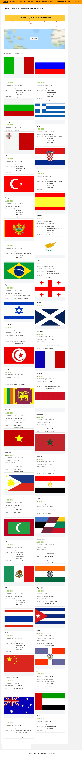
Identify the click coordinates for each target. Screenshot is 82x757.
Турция (7, 198)
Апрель (31, 21)
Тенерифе (40, 331)
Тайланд (8, 633)
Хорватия (40, 171)
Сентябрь (45, 26)
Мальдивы (9, 542)
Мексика (8, 588)
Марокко (39, 456)
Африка (44, 1)
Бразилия (8, 285)
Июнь (30, 26)
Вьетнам (8, 452)
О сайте (29, 753)
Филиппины (9, 497)
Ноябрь (58, 23)
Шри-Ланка (9, 410)
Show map (34, 38)
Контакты (52, 753)
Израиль (8, 324)
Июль (45, 21)
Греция (39, 126)
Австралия (9, 720)
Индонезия (40, 414)
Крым (38, 80)
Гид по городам (61, 1)
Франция (39, 373)
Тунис (7, 369)
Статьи (70, 1)
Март (13, 26)
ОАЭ (38, 715)
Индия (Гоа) (40, 588)
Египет (39, 498)
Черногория (9, 243)
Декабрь (58, 26)
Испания (39, 215)
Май (31, 23)
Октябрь (58, 21)
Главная (5, 1)
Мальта (7, 156)
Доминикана (41, 671)
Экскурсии (21, 1)
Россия (28, 1)
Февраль (14, 23)
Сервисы (12, 1)
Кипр (38, 260)
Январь (14, 21)
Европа (36, 1)
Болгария (8, 122)
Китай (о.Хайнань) (11, 677)
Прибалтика (41, 539)
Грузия (39, 302)
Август (45, 23)
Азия (51, 1)
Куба (38, 630)
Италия (7, 80)
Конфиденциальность (40, 753)
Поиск (77, 1)
